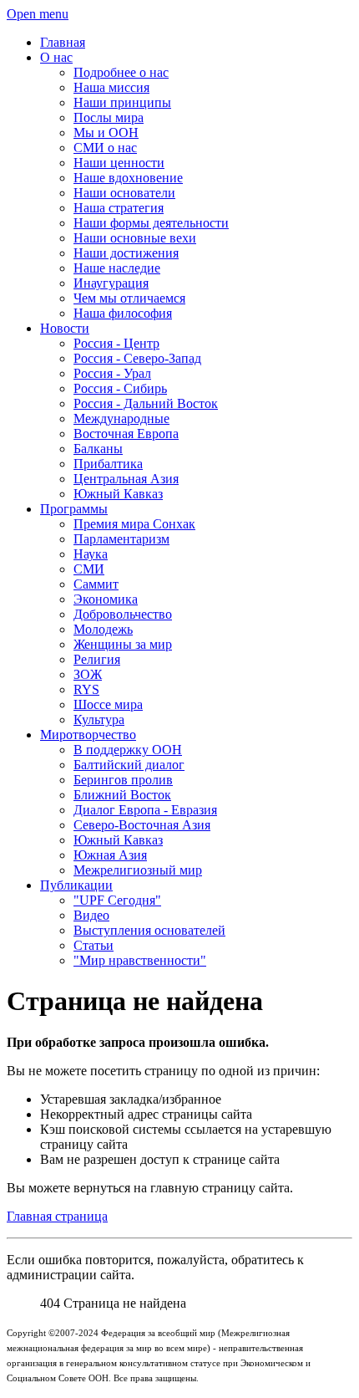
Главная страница (57, 1216)
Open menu (37, 14)
